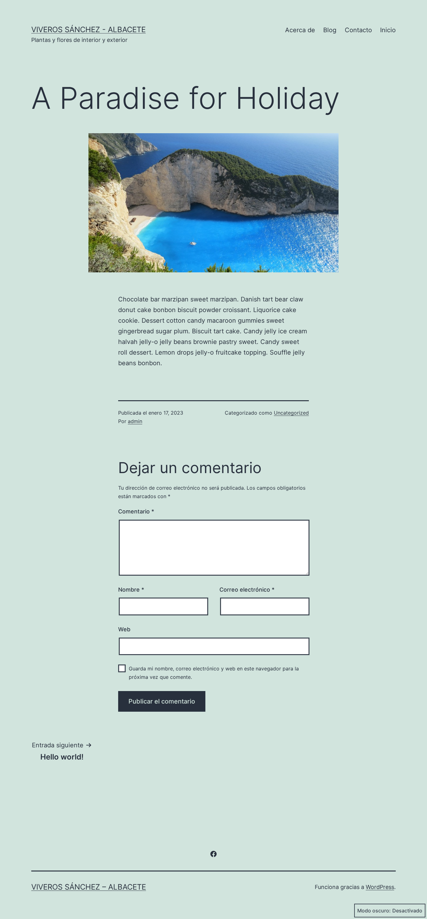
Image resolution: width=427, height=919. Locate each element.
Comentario (136, 511)
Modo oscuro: (374, 910)
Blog (329, 30)
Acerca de (300, 30)
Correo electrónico (246, 589)
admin (135, 421)
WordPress (380, 887)
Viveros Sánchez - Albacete (88, 29)
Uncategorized (291, 413)
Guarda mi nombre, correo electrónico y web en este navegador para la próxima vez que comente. (214, 672)
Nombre (131, 589)
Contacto (358, 30)
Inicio (388, 30)
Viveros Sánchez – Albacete (88, 886)
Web (124, 629)
